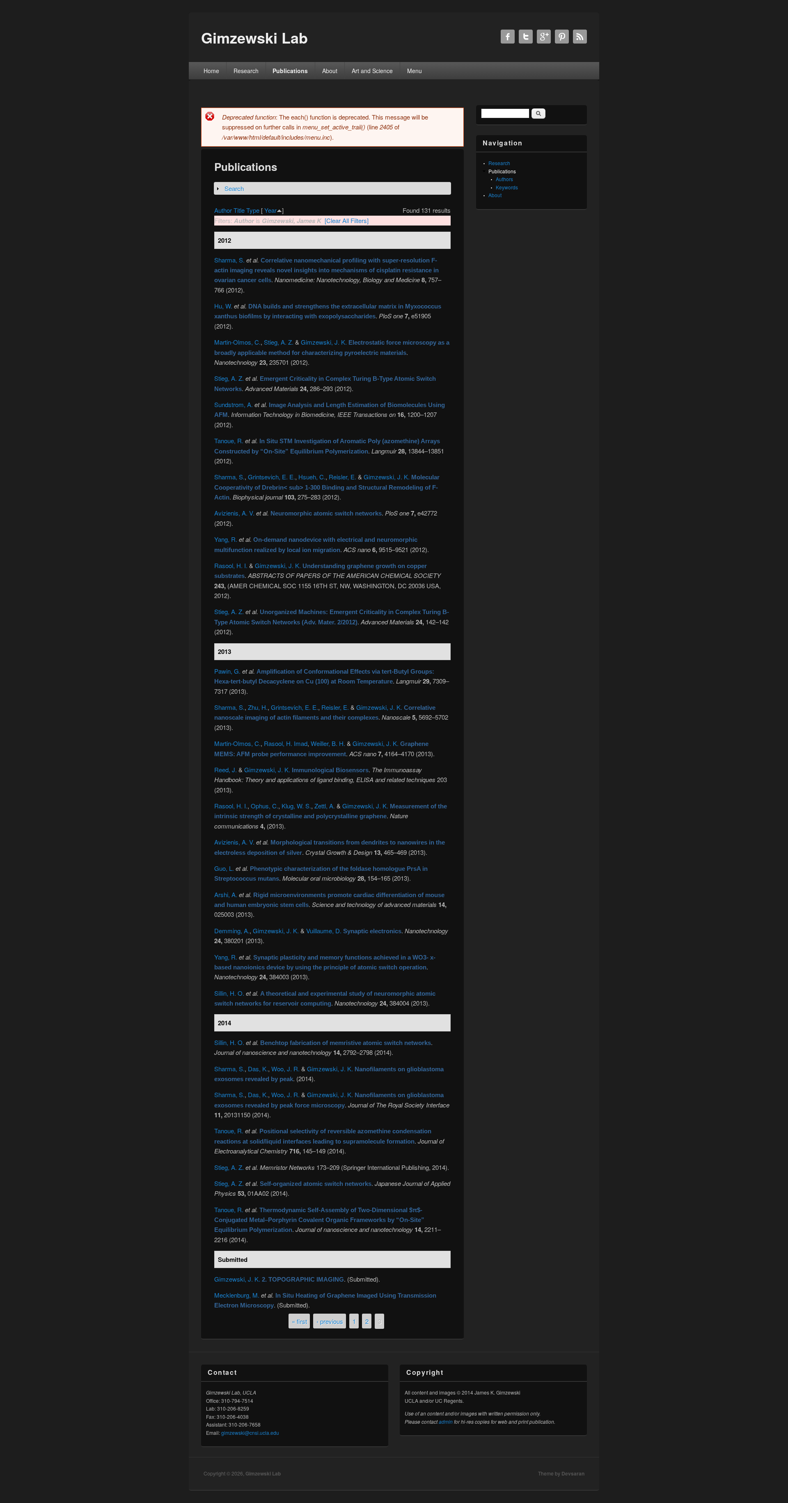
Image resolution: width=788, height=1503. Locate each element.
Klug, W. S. (296, 805)
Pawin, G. (227, 671)
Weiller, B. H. (328, 743)
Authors (504, 178)
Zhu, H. (258, 707)
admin (446, 1421)
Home (211, 71)
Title (239, 210)
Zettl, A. (324, 805)
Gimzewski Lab (263, 1473)
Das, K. (258, 1068)
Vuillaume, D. (323, 930)
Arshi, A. (225, 894)
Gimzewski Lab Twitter (526, 37)
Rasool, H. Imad (285, 743)
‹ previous (329, 1321)
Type (252, 210)
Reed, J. (225, 769)
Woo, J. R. (285, 1068)
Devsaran (572, 1473)
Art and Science (372, 71)
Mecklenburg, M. (236, 1295)
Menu (414, 71)
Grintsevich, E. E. (271, 476)
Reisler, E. (342, 476)
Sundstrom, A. (233, 404)
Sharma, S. (229, 259)
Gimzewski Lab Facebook (508, 37)
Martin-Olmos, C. (237, 342)
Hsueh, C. (311, 476)
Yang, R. (225, 539)
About (329, 71)
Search (234, 188)
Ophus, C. (264, 805)
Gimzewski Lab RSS (580, 37)
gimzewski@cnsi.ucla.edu (250, 1432)
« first (299, 1321)
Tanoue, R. (228, 440)
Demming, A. (232, 930)
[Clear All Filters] (347, 220)
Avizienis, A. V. (234, 513)
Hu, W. (223, 306)
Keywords (507, 187)
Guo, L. (224, 868)
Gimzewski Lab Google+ (544, 37)
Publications (290, 71)
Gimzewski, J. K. (324, 342)
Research (246, 71)
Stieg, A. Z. (278, 342)
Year (270, 210)
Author (223, 210)
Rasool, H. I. (230, 565)
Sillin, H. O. (229, 993)
